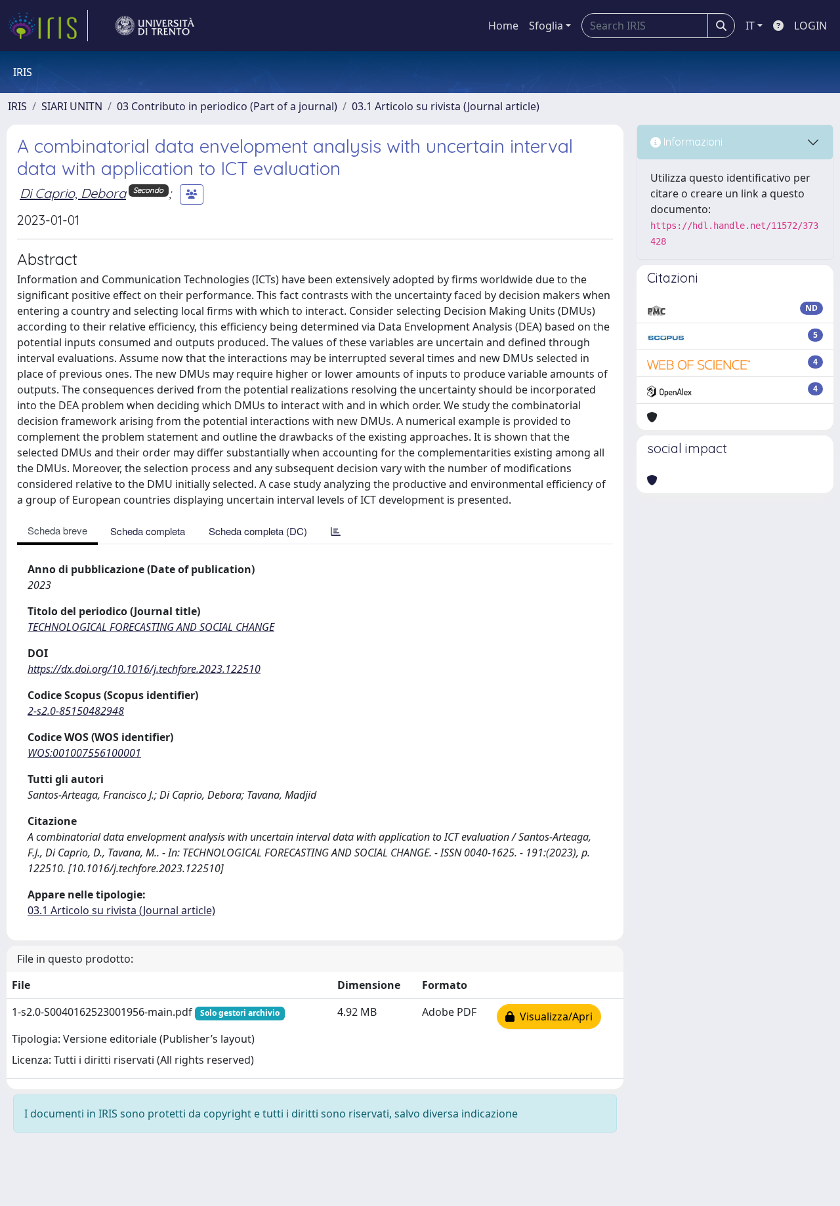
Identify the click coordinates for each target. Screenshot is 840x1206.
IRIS (17, 106)
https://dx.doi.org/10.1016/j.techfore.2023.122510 (144, 669)
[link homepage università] (154, 25)
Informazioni (692, 141)
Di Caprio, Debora (73, 193)
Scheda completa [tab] (147, 531)
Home (503, 25)
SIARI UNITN (71, 106)
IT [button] (750, 25)
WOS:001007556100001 (84, 753)
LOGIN (810, 25)
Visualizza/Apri (553, 1016)
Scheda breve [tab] (57, 530)
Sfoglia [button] (546, 25)
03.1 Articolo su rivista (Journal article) (445, 106)
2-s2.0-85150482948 (76, 711)
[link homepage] (48, 25)
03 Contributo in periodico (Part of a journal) (227, 106)
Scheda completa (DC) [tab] (258, 531)
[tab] (336, 531)
